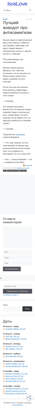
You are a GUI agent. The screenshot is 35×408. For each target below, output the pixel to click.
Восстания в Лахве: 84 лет (16, 393)
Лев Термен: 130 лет (13, 349)
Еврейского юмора (23, 168)
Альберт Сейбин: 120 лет (15, 329)
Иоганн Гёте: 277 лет (14, 346)
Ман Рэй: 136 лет (12, 336)
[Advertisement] (17, 194)
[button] (30, 10)
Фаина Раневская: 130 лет (16, 339)
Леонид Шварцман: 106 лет (16, 366)
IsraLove (28, 165)
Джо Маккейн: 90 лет (14, 356)
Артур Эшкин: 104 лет (14, 379)
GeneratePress (17, 405)
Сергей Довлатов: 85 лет (15, 391)
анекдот (23, 170)
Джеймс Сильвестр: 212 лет (16, 388)
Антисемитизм (13, 170)
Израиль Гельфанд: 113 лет (16, 374)
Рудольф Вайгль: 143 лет (15, 381)
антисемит (20, 134)
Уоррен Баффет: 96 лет (14, 364)
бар (5, 170)
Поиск (5, 305)
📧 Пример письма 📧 (11, 295)
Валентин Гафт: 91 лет (14, 376)
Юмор (5, 19)
